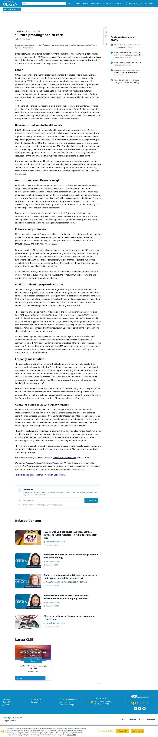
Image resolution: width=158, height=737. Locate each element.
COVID (41, 57)
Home (123, 719)
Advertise (6, 699)
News (78, 3)
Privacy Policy (36, 702)
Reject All (122, 731)
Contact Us (7, 702)
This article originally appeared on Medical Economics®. (40, 474)
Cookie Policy (71, 735)
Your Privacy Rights (67, 704)
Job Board (7, 704)
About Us (132, 719)
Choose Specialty (10, 9)
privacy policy (58, 505)
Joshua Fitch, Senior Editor (55, 542)
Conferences (94, 3)
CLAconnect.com (77, 469)
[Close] (154, 731)
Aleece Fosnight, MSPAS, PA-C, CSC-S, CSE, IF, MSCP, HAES (66, 582)
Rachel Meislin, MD (53, 561)
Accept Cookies (137, 731)
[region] (79, 731)
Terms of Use (36, 699)
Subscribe (90, 500)
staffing (43, 97)
